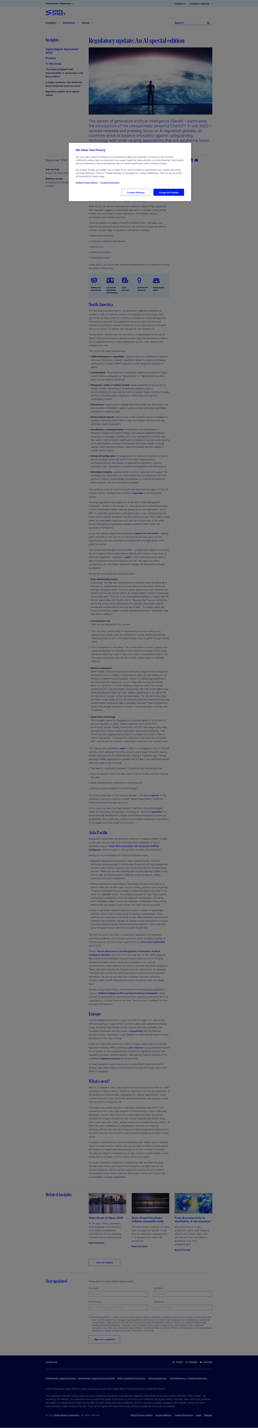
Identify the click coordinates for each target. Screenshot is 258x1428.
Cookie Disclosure (109, 182)
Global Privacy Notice (87, 182)
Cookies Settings (136, 192)
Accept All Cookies (169, 192)
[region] (130, 172)
